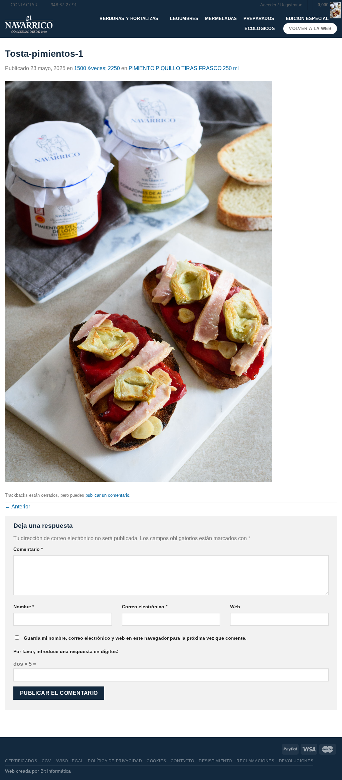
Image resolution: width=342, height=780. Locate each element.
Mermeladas (221, 18)
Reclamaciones (255, 761)
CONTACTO (182, 761)
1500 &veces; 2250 (97, 68)
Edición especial (307, 18)
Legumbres (184, 18)
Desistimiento (215, 761)
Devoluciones (296, 761)
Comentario (28, 549)
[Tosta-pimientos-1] (138, 281)
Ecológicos (259, 28)
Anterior (17, 506)
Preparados (259, 18)
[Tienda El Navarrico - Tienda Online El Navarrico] (29, 24)
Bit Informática (55, 771)
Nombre (23, 606)
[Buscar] (89, 5)
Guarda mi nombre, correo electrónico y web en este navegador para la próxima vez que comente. (135, 638)
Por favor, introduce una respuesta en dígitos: (66, 651)
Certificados (21, 761)
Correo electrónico (144, 606)
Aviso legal (69, 761)
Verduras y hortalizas (129, 18)
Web (235, 606)
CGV (46, 761)
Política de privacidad (115, 761)
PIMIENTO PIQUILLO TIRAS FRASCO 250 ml (184, 68)
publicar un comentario (107, 495)
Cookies (156, 761)
